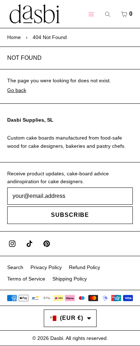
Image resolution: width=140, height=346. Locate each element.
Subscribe (70, 215)
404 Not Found (50, 37)
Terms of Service (26, 279)
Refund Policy (84, 267)
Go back (16, 90)
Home (14, 37)
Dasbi (56, 338)
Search (15, 267)
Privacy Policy (46, 267)
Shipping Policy (69, 279)
